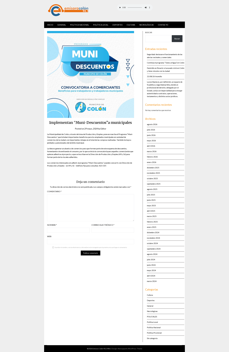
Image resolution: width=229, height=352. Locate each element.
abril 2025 (151, 211)
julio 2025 (151, 195)
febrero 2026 (152, 157)
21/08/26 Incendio (154, 76)
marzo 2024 (151, 281)
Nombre (52, 225)
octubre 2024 (152, 243)
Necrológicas (146, 25)
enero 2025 (151, 227)
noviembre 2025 (153, 173)
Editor (103, 128)
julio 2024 (151, 259)
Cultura (131, 25)
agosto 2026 (152, 124)
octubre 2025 (152, 178)
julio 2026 (151, 130)
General (61, 25)
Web (49, 236)
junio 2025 (151, 200)
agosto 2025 (152, 189)
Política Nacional (79, 25)
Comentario (54, 191)
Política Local (100, 25)
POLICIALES (152, 317)
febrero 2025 (152, 222)
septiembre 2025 (153, 184)
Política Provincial (154, 333)
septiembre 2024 (153, 249)
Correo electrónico (102, 225)
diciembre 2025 (153, 168)
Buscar (148, 32)
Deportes (117, 25)
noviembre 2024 (153, 238)
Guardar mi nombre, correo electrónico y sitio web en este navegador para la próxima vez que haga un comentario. (91, 247)
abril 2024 (151, 276)
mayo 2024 (151, 270)
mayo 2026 (151, 140)
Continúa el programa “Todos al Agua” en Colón (165, 63)
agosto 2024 (152, 254)
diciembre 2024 (153, 232)
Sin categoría (152, 338)
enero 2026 (151, 162)
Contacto (163, 25)
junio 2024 (151, 265)
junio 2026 (151, 135)
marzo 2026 (151, 151)
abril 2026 (151, 146)
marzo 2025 (151, 216)
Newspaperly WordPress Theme (130, 349)
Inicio (50, 25)
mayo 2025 (151, 205)
